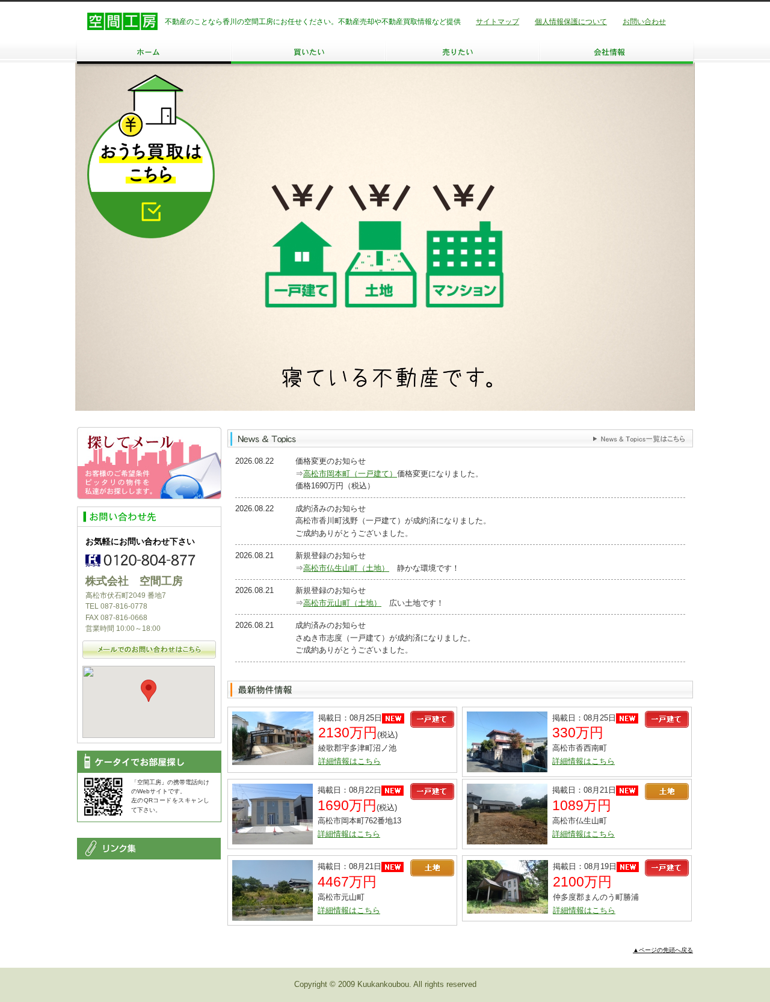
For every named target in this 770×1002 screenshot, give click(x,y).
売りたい (462, 52)
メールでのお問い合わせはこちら (149, 650)
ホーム (154, 52)
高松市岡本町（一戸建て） (350, 473)
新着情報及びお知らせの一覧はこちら (639, 439)
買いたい (308, 52)
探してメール (149, 463)
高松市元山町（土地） (342, 602)
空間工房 (122, 21)
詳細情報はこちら (349, 761)
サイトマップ (497, 21)
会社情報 (616, 52)
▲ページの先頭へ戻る (663, 950)
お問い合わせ (644, 21)
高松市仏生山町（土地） (346, 568)
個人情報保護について (571, 21)
